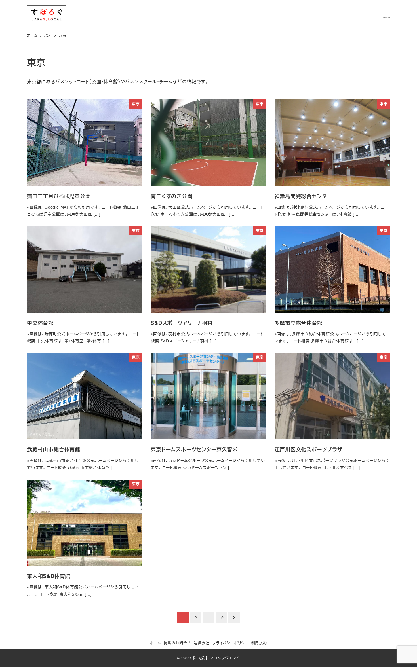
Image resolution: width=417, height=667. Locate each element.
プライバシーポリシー (230, 642)
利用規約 (259, 642)
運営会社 (201, 642)
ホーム (155, 642)
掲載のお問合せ (177, 642)
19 (221, 617)
